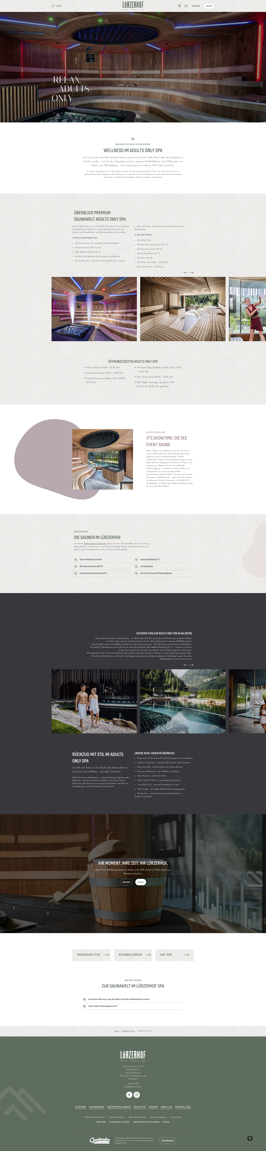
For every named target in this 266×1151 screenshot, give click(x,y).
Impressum (101, 1122)
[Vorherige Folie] (54, 113)
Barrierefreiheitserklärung (146, 1122)
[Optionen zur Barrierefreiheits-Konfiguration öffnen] (250, 1138)
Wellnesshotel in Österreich (95, 544)
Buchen (209, 6)
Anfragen (196, 6)
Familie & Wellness (117, 1117)
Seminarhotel (176, 1117)
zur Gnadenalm (167, 1140)
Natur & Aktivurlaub (137, 1117)
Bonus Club (166, 1107)
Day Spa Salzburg (158, 1117)
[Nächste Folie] (61, 113)
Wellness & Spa (128, 1031)
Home (116, 1031)
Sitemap (166, 1122)
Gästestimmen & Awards (119, 1107)
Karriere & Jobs (183, 1107)
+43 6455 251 (133, 1084)
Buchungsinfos (96, 1107)
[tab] (102, 559)
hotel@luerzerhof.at (133, 1087)
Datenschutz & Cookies (119, 1122)
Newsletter (140, 1107)
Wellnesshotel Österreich (95, 1117)
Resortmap (80, 1107)
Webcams (153, 1107)
